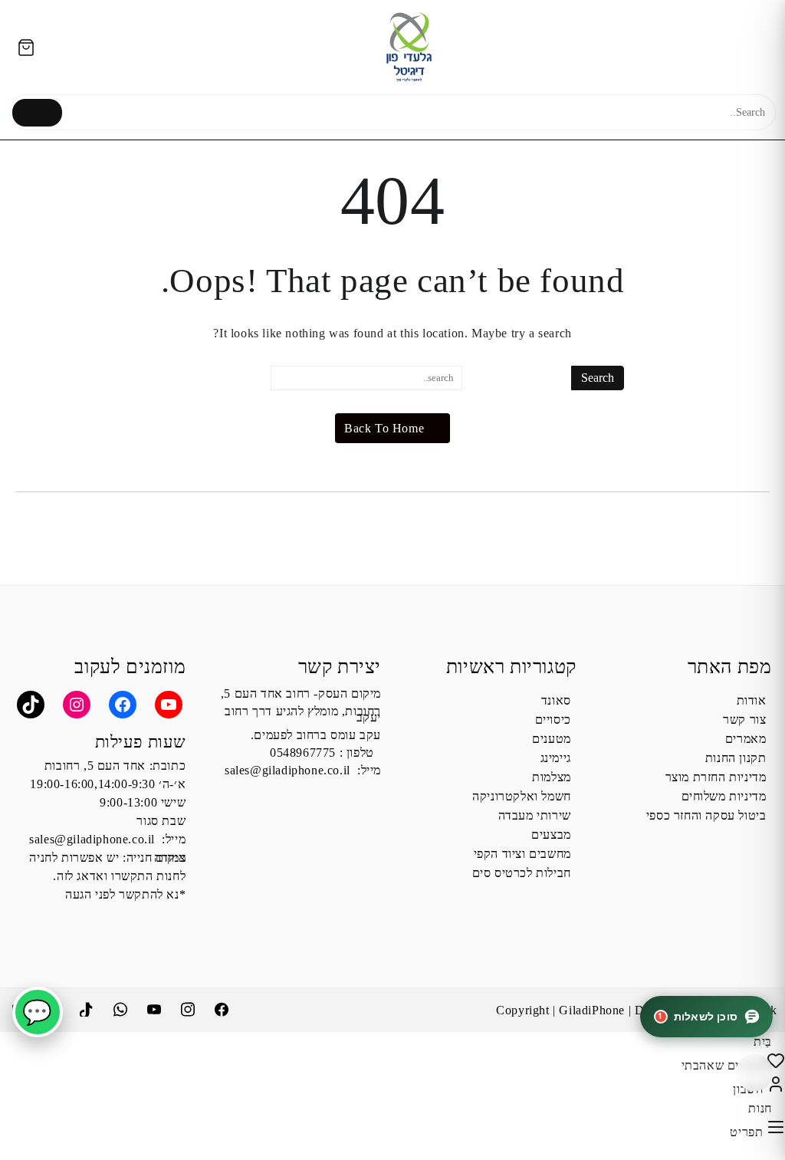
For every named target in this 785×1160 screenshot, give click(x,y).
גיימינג (555, 757)
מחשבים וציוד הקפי (522, 853)
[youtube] (155, 1007)
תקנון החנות (736, 757)
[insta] (189, 1007)
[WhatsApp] (122, 1007)
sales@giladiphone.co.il (287, 770)
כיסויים (553, 719)
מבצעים (551, 834)
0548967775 (303, 752)
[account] (774, 1089)
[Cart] (25, 47)
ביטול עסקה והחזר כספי (706, 815)
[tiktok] (88, 1007)
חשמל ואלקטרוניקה (521, 796)
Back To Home (384, 428)
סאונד (556, 700)
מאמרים (746, 738)
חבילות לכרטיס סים (521, 872)
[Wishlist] (774, 1065)
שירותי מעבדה (534, 815)
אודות (752, 700)
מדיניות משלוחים (724, 796)
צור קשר (744, 719)
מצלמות (551, 777)
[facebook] (223, 1007)
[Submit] (37, 113)
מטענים (551, 738)
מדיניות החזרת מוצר (716, 777)
